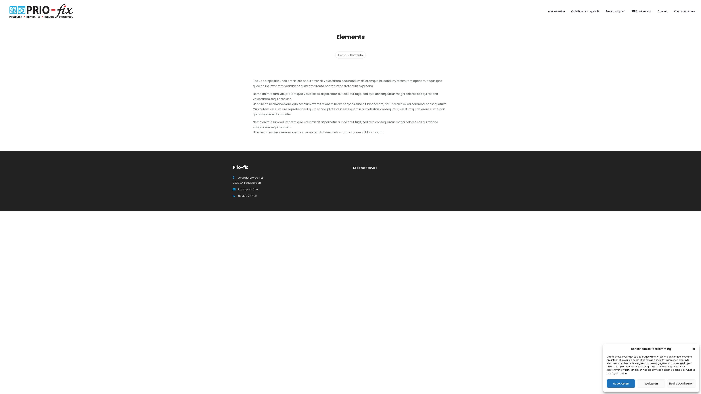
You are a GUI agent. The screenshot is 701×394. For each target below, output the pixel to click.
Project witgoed (615, 11)
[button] (694, 349)
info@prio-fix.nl (248, 189)
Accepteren (621, 383)
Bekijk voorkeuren (681, 383)
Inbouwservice (556, 11)
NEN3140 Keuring (641, 11)
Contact (663, 11)
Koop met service (684, 11)
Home (342, 55)
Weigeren (651, 383)
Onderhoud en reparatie (585, 11)
